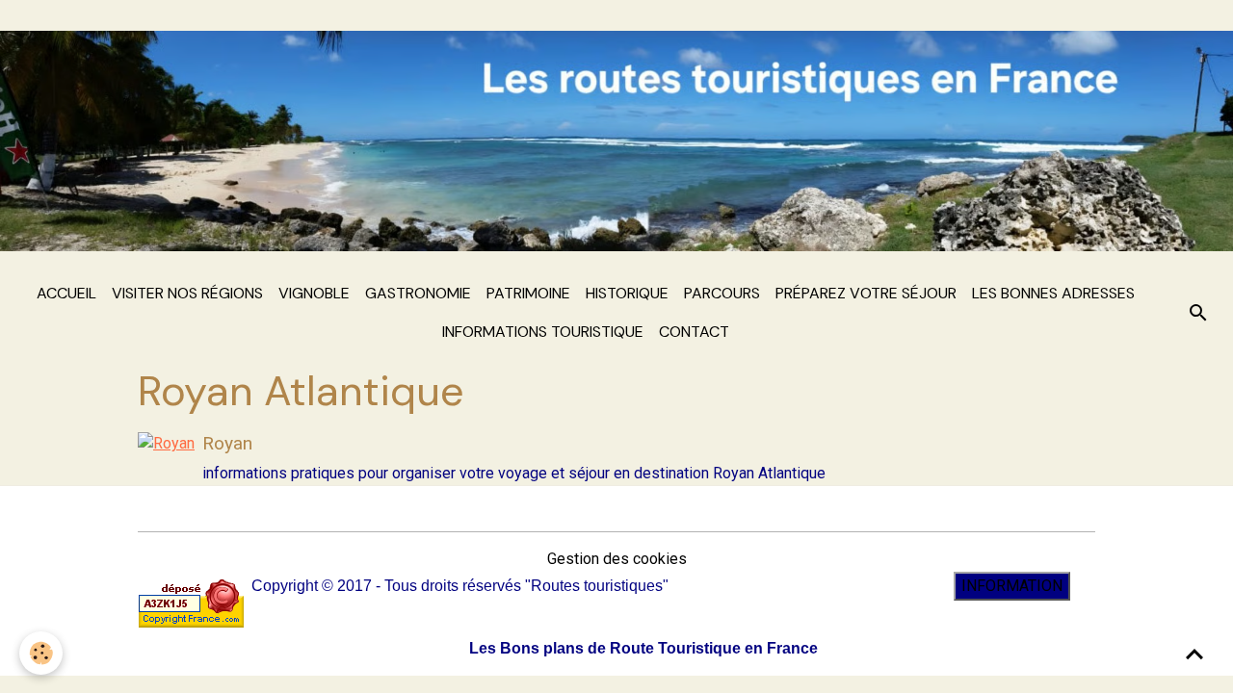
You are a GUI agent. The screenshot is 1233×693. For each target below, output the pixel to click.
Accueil (66, 293)
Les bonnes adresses (1053, 293)
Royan (227, 443)
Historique (627, 293)
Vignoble (314, 293)
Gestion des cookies (617, 559)
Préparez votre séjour (866, 293)
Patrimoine (528, 293)
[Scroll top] (1194, 654)
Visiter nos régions (187, 293)
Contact (694, 331)
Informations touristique (542, 331)
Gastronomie (418, 293)
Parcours (722, 293)
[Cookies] (41, 653)
